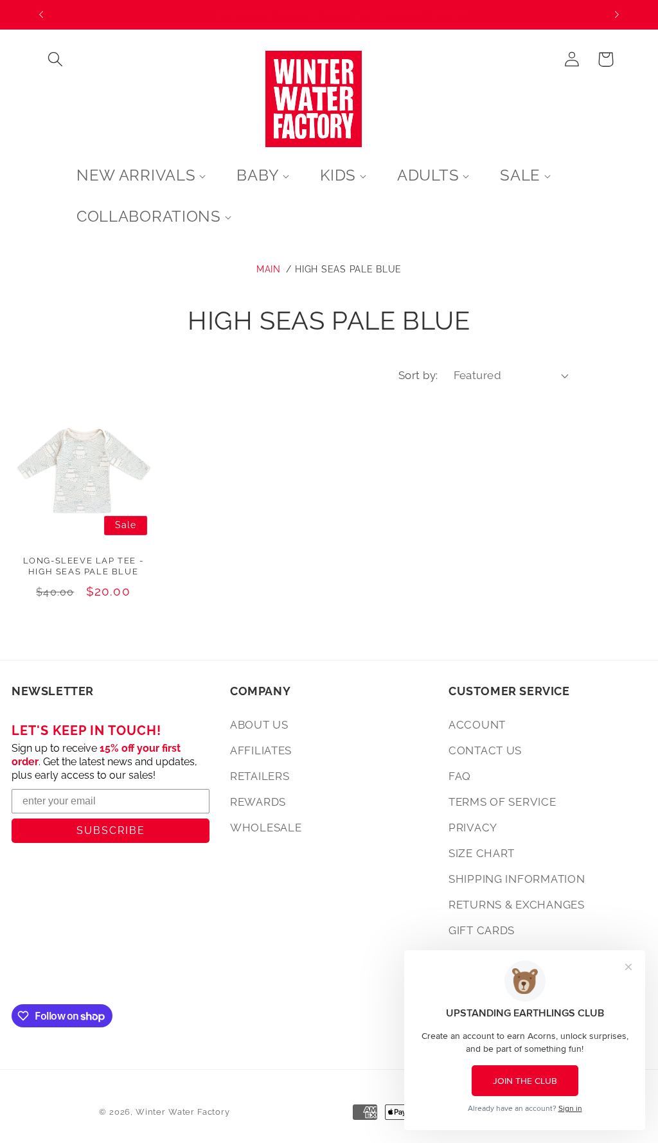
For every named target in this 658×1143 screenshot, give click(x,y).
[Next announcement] (617, 15)
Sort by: (418, 375)
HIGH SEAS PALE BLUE (348, 268)
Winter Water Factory (183, 1112)
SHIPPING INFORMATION (517, 879)
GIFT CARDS (482, 930)
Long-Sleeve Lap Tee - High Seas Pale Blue (83, 566)
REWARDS (258, 801)
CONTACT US (485, 750)
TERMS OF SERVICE (502, 801)
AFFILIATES (261, 750)
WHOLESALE (265, 827)
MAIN (268, 268)
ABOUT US (259, 724)
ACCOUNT (477, 724)
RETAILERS (259, 776)
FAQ (460, 776)
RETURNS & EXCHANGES (517, 904)
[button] (56, 59)
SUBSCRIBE (110, 830)
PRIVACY (473, 827)
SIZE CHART (482, 853)
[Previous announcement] (41, 15)
